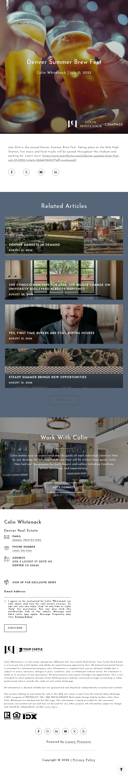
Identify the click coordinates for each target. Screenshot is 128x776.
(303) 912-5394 (22, 551)
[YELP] (83, 731)
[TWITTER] (74, 731)
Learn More (51, 707)
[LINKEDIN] (56, 731)
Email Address (15, 591)
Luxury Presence (78, 742)
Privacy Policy (23, 617)
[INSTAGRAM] (47, 731)
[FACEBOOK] (38, 731)
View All (64, 400)
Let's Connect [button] (64, 487)
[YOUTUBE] (65, 731)
